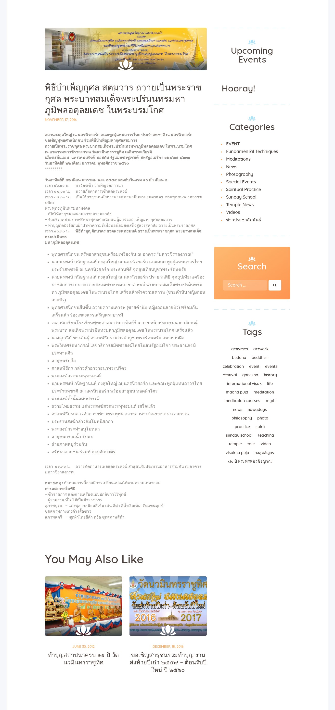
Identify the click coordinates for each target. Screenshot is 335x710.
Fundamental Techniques (252, 152)
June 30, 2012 (83, 646)
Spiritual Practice (243, 190)
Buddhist (260, 358)
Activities (239, 349)
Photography (239, 174)
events (271, 366)
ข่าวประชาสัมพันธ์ (243, 220)
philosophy (242, 418)
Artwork (261, 349)
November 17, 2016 (61, 120)
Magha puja (237, 392)
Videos (233, 212)
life (270, 384)
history (270, 375)
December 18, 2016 (168, 646)
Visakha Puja (237, 453)
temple (235, 444)
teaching (266, 435)
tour (251, 444)
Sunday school (239, 435)
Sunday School (241, 197)
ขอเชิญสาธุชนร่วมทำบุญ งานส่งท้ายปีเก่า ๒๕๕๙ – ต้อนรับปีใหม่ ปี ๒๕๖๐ (168, 662)
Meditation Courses (242, 401)
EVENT (233, 144)
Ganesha (250, 375)
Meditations (238, 159)
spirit (260, 427)
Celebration (233, 366)
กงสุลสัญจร (264, 453)
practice (242, 427)
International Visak (244, 384)
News (231, 167)
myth (270, 401)
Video (266, 444)
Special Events (241, 182)
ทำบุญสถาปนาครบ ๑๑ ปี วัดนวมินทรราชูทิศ (83, 659)
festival (230, 375)
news (237, 410)
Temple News (240, 205)
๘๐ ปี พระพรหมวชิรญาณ (250, 461)
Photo (262, 418)
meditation (264, 392)
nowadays (257, 410)
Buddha (239, 358)
